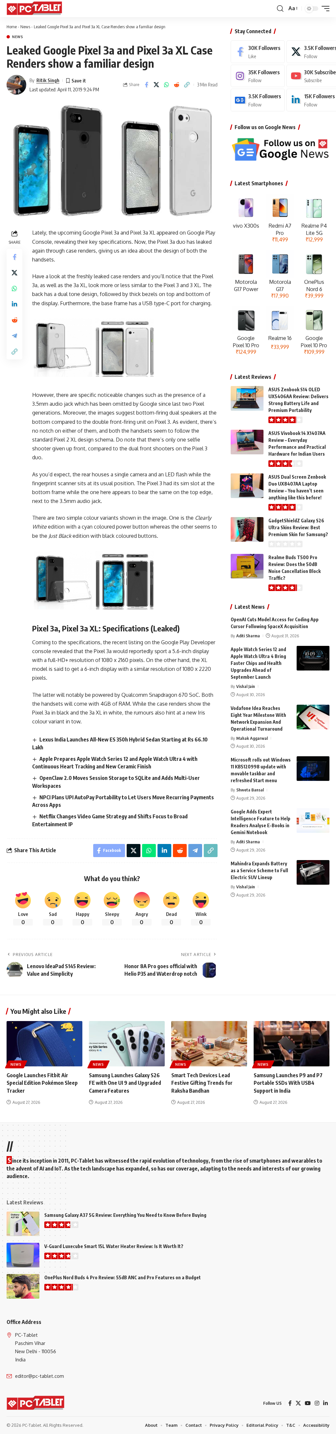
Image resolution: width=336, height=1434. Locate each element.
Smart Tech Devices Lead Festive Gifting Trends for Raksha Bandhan (202, 1083)
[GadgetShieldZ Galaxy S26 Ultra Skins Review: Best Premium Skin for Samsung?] (247, 529)
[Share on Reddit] (176, 85)
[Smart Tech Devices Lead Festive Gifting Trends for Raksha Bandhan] (209, 1044)
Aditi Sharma (248, 635)
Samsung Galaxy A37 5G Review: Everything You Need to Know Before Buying (125, 1215)
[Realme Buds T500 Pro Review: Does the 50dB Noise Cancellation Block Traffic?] (247, 566)
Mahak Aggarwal (252, 738)
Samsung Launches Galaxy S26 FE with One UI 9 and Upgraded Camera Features (125, 1083)
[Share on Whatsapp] (166, 85)
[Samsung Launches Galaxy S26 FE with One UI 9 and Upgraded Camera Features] (127, 1044)
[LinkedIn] (325, 1403)
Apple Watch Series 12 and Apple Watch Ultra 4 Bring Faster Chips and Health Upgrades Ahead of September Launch (258, 663)
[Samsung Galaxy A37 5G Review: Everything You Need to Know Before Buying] (23, 1224)
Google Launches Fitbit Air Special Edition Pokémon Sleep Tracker (42, 1083)
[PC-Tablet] (35, 8)
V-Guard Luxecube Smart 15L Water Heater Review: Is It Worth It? (113, 1246)
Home (12, 26)
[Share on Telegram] (14, 336)
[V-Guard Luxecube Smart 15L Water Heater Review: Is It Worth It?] (23, 1255)
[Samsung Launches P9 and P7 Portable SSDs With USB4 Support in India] (291, 1044)
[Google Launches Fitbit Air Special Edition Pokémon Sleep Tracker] (44, 1044)
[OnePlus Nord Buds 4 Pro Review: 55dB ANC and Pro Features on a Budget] (23, 1286)
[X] (298, 1403)
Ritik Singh (47, 80)
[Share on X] (156, 85)
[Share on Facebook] (146, 85)
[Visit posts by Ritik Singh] (16, 85)
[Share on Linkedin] (14, 304)
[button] (280, 8)
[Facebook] (258, 51)
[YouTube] (307, 1403)
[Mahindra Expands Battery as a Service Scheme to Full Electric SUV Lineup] (313, 872)
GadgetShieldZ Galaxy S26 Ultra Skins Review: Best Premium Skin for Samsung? (298, 527)
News (25, 26)
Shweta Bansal (250, 789)
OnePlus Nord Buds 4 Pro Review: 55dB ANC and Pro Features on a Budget (122, 1277)
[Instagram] (258, 76)
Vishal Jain (245, 686)
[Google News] (258, 100)
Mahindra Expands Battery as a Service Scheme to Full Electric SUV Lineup (259, 870)
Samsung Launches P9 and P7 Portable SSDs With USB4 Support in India (288, 1083)
